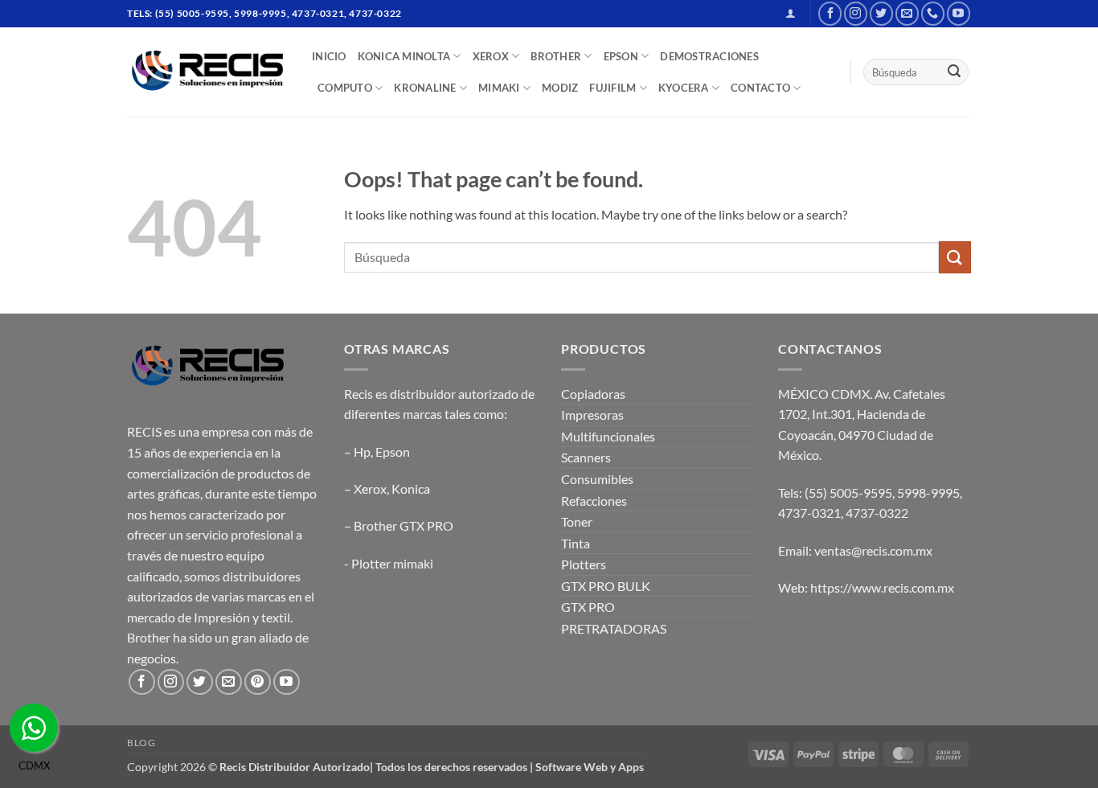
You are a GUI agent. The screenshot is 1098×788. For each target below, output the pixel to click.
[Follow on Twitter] (881, 13)
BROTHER (556, 56)
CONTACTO (760, 87)
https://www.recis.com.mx (882, 587)
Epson (392, 451)
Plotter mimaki (392, 563)
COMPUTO (345, 87)
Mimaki (499, 87)
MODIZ (560, 87)
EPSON (621, 56)
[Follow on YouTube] (958, 13)
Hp (362, 451)
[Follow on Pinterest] (257, 682)
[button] (790, 13)
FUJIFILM (612, 87)
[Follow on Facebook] (830, 13)
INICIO (329, 56)
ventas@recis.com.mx (873, 550)
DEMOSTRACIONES (709, 56)
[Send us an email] (907, 13)
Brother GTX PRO (403, 525)
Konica (410, 488)
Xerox (370, 488)
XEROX (491, 56)
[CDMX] (34, 728)
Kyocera (683, 87)
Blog (141, 743)
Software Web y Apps (589, 767)
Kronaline (425, 87)
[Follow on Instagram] (855, 13)
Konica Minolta (404, 56)
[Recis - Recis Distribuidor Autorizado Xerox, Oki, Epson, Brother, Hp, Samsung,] (207, 72)
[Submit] (954, 72)
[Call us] (932, 13)
